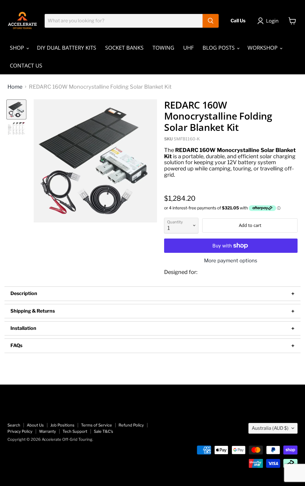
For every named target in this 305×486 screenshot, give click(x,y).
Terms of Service (96, 425)
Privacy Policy (19, 431)
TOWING (163, 47)
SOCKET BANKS (124, 47)
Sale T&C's (103, 431)
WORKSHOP (263, 47)
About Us (35, 425)
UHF (188, 47)
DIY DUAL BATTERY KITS (66, 47)
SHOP (18, 47)
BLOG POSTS (219, 47)
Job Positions (62, 425)
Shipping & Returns (32, 311)
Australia (270, 428)
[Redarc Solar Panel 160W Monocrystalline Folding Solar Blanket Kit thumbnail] (16, 109)
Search (13, 425)
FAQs (16, 345)
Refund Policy (131, 425)
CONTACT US (26, 65)
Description (23, 293)
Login (272, 20)
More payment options (230, 261)
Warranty (47, 431)
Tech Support (75, 431)
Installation (23, 328)
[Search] (211, 21)
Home (14, 87)
